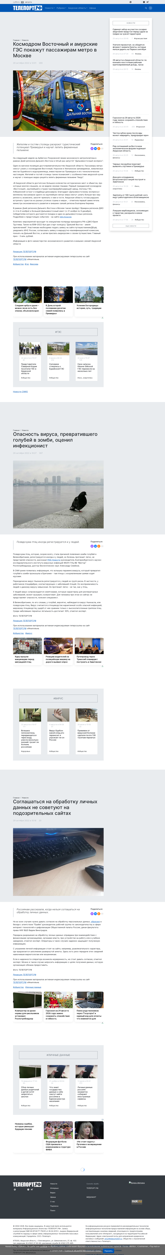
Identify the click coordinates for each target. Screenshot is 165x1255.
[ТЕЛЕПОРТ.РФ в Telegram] (134, 2)
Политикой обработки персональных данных (82, 1251)
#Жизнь (138, 54)
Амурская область (77, 8)
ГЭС (27, 264)
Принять (108, 1251)
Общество (19, 264)
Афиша (92, 8)
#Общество (25, 378)
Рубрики (61, 8)
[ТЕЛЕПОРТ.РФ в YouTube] (151, 2)
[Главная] (27, 8)
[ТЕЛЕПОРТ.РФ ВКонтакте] (137, 2)
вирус (29, 633)
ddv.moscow (65, 217)
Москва (34, 264)
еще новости (131, 226)
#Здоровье (25, 751)
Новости (49, 8)
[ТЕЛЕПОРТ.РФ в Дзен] (144, 2)
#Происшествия (140, 38)
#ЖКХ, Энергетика (85, 378)
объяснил (95, 921)
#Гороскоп (140, 127)
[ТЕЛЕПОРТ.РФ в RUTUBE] (148, 2)
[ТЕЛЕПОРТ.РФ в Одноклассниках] (140, 2)
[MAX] (92, 148)
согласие (43, 1246)
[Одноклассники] (98, 148)
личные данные (34, 987)
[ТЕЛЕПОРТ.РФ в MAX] (130, 2)
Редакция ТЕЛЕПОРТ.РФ (24, 251)
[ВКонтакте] (95, 148)
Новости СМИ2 (20, 391)
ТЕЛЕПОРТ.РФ (19, 259)
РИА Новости (53, 560)
